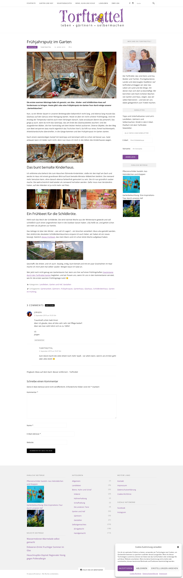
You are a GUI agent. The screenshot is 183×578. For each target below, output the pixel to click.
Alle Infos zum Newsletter (137, 133)
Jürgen (38, 312)
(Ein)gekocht (79, 529)
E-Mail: (126, 140)
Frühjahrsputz (67, 289)
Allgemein (76, 481)
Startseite (31, 3)
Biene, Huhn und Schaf (85, 3)
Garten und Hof (46, 3)
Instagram (121, 512)
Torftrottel (46, 47)
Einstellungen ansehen (164, 568)
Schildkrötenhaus (100, 289)
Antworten (39, 340)
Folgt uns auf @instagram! (93, 570)
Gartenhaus (79, 289)
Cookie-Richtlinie (135, 574)
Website (30, 442)
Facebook (121, 508)
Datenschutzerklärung (150, 574)
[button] (178, 547)
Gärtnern (56, 289)
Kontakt (120, 481)
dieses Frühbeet (48, 237)
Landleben (103, 3)
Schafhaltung (79, 503)
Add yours (50, 305)
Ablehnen (141, 568)
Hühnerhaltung (80, 498)
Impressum (163, 574)
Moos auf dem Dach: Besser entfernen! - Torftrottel (56, 372)
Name (30, 425)
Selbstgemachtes (64, 3)
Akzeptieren (125, 568)
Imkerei (77, 494)
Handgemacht (80, 533)
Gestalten (32, 47)
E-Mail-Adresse (34, 434)
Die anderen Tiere (81, 507)
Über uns (116, 3)
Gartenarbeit (46, 289)
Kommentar (32, 392)
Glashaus (88, 289)
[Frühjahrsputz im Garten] (71, 75)
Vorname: (127, 148)
